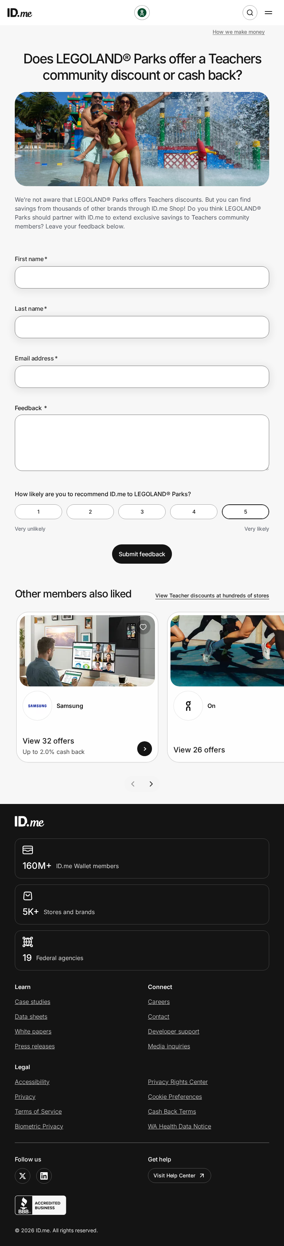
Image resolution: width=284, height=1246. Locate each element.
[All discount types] (142, 12)
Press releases (35, 1046)
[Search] (250, 12)
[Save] (143, 627)
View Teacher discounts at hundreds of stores (212, 595)
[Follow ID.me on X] (22, 1176)
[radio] (38, 511)
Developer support (173, 1031)
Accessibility (32, 1081)
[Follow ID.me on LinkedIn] (44, 1176)
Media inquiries (169, 1046)
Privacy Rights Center (178, 1081)
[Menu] (268, 12)
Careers (159, 1001)
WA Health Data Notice (179, 1126)
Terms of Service (38, 1111)
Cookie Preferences (175, 1096)
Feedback (31, 408)
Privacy (25, 1096)
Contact (158, 1016)
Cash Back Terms (172, 1111)
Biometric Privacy (39, 1126)
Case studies (32, 1001)
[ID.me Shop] (24, 12)
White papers (33, 1031)
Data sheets (31, 1016)
